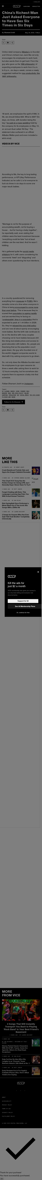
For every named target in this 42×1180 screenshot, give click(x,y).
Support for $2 (23, 601)
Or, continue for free (23, 612)
